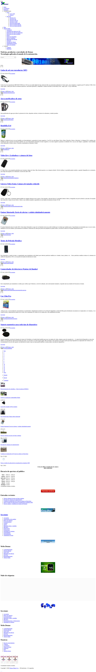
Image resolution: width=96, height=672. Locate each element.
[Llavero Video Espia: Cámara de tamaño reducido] (6, 196)
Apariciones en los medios (10, 519)
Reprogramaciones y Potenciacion (12, 621)
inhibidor (10, 348)
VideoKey (16, 178)
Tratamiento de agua (8, 535)
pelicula (9, 263)
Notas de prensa (7, 647)
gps (7, 348)
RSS (5, 649)
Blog (5, 27)
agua (4, 119)
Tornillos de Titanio (11, 42)
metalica (5, 263)
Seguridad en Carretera (9, 531)
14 (4, 369)
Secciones (4, 515)
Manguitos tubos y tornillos (10, 526)
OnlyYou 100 (13, 19)
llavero (10, 206)
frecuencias (23, 290)
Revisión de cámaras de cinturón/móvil (10, 444)
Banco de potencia (8, 520)
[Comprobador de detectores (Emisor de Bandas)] (6, 281)
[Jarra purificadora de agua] (5, 110)
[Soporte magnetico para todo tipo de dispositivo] (6, 336)
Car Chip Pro (6, 296)
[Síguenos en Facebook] (1, 670)
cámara (5, 178)
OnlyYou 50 (12, 17)
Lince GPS (12, 13)
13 (4, 368)
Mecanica (6, 619)
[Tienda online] (48, 492)
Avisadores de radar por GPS (13, 31)
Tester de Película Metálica (11, 241)
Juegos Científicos (11, 38)
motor (8, 318)
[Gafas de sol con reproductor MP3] (5, 82)
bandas (5, 290)
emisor (9, 234)
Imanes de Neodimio (11, 36)
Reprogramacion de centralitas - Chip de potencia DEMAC (15, 389)
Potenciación (7, 528)
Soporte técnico (7, 651)
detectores (15, 290)
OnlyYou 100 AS (14, 20)
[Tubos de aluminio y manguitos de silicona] (48, 607)
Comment (6, 380)
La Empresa (6, 8)
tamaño (18, 206)
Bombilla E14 (6, 126)
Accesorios (12, 73)
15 (4, 371)
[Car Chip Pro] (6, 308)
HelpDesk (9, 48)
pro (16, 318)
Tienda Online (7, 28)
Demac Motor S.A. (14, 668)
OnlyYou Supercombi (15, 23)
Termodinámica (7, 534)
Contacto (9, 47)
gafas (4, 92)
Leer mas (3, 88)
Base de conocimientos (9, 643)
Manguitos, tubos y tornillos (10, 618)
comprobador (10, 290)
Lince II (11, 15)
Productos (6, 9)
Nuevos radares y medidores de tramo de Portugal (15, 503)
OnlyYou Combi (13, 22)
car (4, 318)
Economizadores (7, 522)
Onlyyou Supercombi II (15, 24)
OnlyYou (9, 16)
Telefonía (9, 40)
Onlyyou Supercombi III (15, 26)
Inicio (5, 7)
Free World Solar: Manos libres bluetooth (10, 416)
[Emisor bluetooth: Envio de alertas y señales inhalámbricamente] (4, 224)
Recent (5, 377)
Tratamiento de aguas (12, 43)
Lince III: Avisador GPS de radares (9, 406)
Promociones (7, 530)
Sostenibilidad (7, 532)
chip (6, 318)
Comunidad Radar (8, 549)
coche (4, 348)
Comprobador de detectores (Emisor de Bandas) (19, 269)
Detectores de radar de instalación (14, 32)
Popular (5, 375)
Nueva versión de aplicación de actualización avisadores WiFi (15, 463)
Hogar (8, 35)
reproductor (10, 92)
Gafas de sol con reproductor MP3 (14, 70)
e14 (8, 149)
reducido (14, 206)
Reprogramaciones (8, 556)
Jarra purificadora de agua (11, 99)
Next (5, 372)
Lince (8, 12)
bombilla (5, 149)
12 (4, 367)
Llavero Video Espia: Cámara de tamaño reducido (20, 184)
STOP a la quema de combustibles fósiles (10, 397)
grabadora (11, 178)
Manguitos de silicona (12, 39)
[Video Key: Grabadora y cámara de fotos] (4, 167)
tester (12, 263)
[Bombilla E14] (4, 137)
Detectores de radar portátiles (13, 34)
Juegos (5, 524)
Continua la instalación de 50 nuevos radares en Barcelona (14, 453)
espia (8, 206)
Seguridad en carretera (9, 622)
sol (14, 92)
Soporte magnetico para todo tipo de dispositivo (19, 324)
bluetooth (5, 234)
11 (4, 365)
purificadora (10, 119)
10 (4, 364)
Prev (5, 351)
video (21, 206)
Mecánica (6, 527)
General (5, 523)
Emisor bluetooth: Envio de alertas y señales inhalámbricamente (25, 212)
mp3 (7, 92)
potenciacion (13, 318)
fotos (8, 178)
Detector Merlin (7, 551)
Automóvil (9, 30)
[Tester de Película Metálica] (6, 253)
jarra (7, 119)
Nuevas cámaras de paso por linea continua (11, 435)
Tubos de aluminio (11, 44)
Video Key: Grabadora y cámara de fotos (16, 155)
